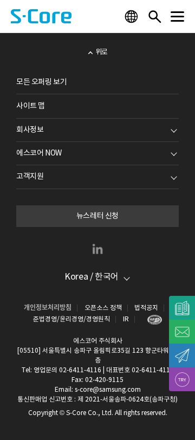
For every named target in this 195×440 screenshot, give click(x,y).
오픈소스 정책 (103, 308)
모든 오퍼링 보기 (41, 82)
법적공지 (146, 308)
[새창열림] (152, 319)
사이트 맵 (30, 106)
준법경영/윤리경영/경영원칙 (71, 319)
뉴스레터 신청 (97, 216)
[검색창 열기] (154, 16)
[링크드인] (97, 249)
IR (126, 319)
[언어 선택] (133, 16)
